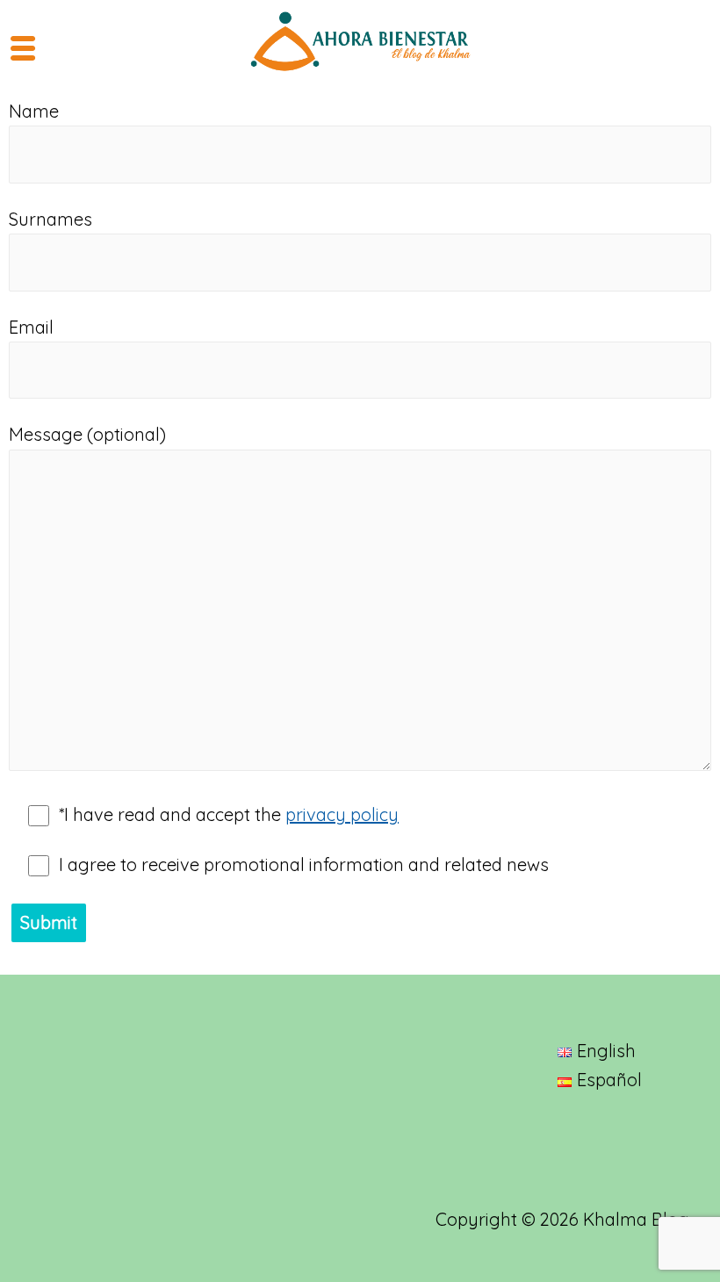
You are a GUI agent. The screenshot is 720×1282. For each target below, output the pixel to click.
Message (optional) (87, 434)
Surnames (50, 219)
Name (34, 111)
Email (31, 327)
